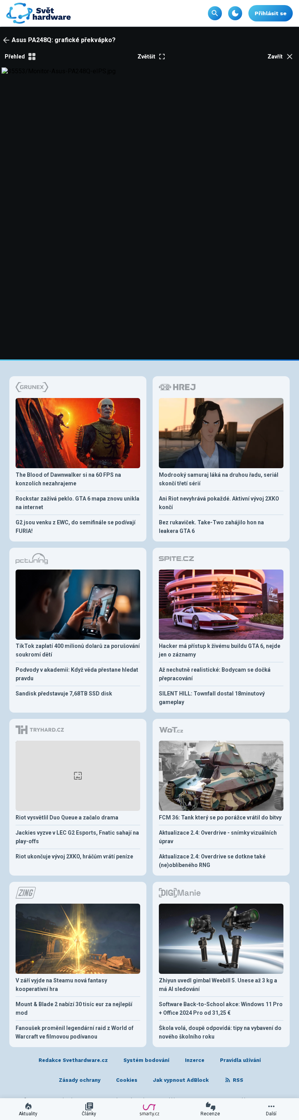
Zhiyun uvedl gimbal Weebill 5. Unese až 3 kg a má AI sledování (218, 984)
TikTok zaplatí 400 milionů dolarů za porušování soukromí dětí (78, 650)
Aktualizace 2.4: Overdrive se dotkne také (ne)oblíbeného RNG (212, 860)
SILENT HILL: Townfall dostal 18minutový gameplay (212, 697)
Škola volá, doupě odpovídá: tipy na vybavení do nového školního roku (220, 1032)
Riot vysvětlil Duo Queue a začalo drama (67, 817)
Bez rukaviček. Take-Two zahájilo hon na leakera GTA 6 (211, 526)
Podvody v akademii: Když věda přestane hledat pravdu (77, 674)
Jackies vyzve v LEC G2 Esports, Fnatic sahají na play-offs (77, 837)
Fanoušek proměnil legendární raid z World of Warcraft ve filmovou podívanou (75, 1032)
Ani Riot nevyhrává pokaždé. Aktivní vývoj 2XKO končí (219, 502)
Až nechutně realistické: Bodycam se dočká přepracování (215, 674)
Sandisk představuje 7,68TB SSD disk (64, 693)
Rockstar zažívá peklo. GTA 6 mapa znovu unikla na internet (77, 502)
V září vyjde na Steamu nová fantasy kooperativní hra (61, 984)
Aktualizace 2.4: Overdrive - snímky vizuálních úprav (218, 837)
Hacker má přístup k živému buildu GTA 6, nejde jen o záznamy (219, 650)
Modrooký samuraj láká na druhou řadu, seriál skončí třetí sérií (218, 479)
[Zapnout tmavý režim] (235, 13)
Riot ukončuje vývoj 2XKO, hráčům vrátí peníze (74, 856)
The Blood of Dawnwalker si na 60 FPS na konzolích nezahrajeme (68, 479)
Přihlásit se (271, 13)
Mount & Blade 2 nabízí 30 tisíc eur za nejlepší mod (74, 1008)
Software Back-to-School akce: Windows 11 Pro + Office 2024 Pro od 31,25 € (221, 1008)
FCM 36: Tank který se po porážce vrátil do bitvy (220, 817)
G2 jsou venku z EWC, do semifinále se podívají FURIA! (75, 526)
